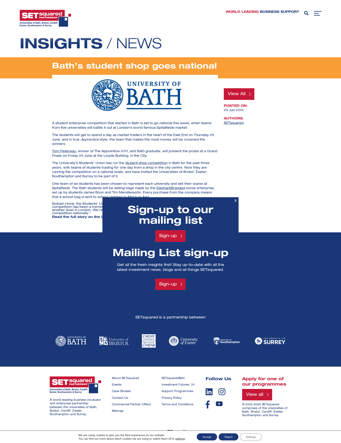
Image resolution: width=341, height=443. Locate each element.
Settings (251, 436)
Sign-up (168, 236)
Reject (228, 436)
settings (180, 438)
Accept (207, 436)
